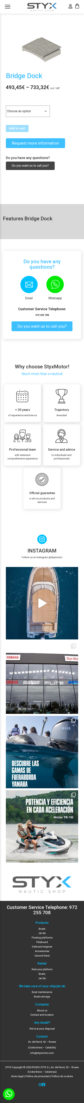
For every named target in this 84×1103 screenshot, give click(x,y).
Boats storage (42, 996)
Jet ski (42, 933)
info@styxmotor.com (42, 1052)
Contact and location (42, 1014)
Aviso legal (17, 1076)
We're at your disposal (42, 1028)
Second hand (42, 955)
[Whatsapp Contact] (9, 1094)
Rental (42, 963)
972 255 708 (42, 315)
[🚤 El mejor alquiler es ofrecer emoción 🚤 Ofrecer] (42, 826)
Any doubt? (42, 1022)
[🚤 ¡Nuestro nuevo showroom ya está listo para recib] (42, 677)
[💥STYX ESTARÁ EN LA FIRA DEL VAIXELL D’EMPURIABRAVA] (42, 603)
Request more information (35, 143)
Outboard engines (42, 946)
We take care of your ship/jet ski (42, 986)
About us (42, 1010)
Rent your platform (42, 969)
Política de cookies (62, 1076)
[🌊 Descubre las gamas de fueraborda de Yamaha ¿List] (42, 752)
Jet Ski (42, 978)
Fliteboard (42, 942)
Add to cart (17, 128)
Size (9, 102)
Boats (42, 928)
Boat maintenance (42, 992)
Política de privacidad (37, 1076)
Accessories (42, 951)
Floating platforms (42, 937)
